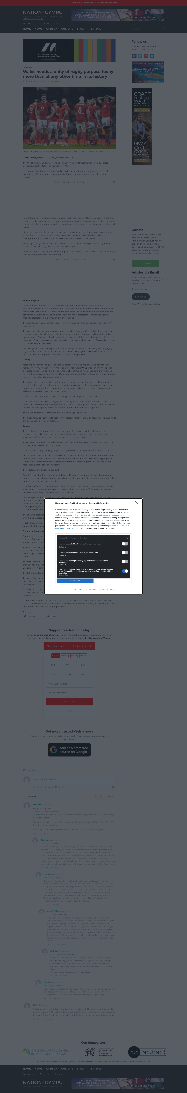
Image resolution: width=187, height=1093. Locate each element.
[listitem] (93, 538)
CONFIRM (75, 581)
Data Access (93, 590)
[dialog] (93, 547)
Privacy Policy (107, 590)
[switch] (125, 543)
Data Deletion (79, 590)
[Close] (137, 503)
